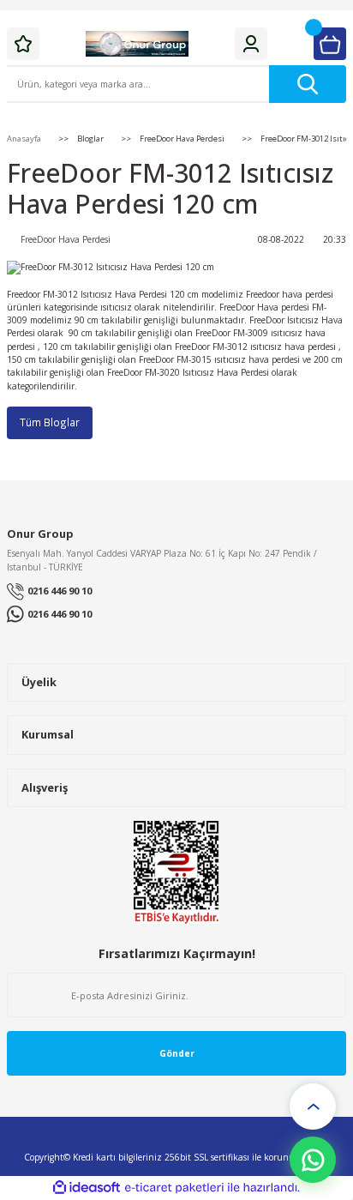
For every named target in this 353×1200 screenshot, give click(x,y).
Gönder (176, 1053)
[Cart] (330, 43)
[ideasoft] (86, 1188)
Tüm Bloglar (50, 422)
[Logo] (137, 44)
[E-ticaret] (174, 1187)
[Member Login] (251, 43)
